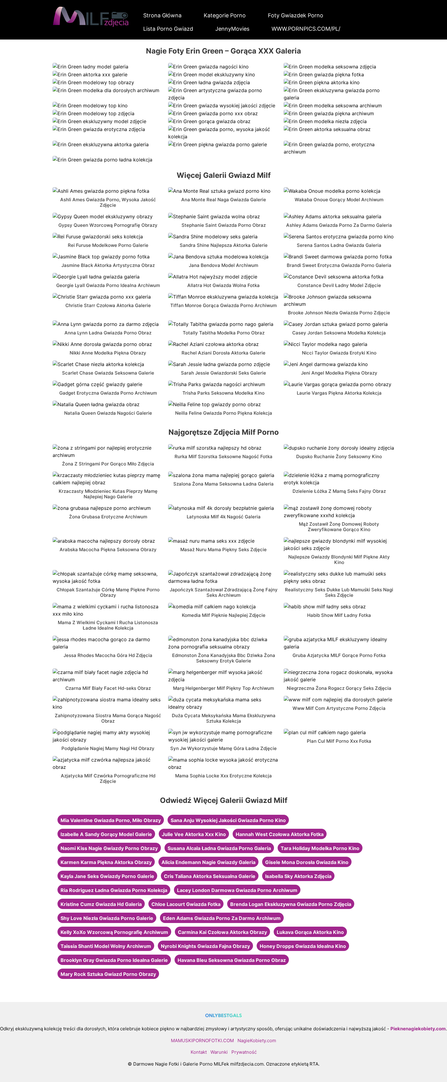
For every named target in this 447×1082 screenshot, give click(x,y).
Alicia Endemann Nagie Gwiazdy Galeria (208, 862)
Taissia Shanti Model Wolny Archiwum (106, 946)
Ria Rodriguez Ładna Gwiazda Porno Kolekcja (114, 890)
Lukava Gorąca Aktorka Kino (310, 932)
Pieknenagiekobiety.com (418, 1029)
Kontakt (199, 1052)
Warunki (219, 1052)
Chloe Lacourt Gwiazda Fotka (185, 904)
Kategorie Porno (225, 15)
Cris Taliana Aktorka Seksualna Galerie (209, 876)
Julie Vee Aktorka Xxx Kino (194, 834)
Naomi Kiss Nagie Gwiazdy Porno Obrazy (109, 848)
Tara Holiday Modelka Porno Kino (320, 848)
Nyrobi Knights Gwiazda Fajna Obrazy (205, 946)
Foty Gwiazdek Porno (295, 15)
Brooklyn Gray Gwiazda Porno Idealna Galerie (114, 960)
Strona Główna (162, 15)
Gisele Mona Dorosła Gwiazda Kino (306, 862)
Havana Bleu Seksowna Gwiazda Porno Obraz (232, 960)
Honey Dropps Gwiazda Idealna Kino (303, 946)
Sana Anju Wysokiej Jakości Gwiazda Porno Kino (228, 820)
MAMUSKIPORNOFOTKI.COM (202, 1040)
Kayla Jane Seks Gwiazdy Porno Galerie (107, 876)
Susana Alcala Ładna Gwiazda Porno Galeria (219, 848)
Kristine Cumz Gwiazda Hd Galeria (101, 904)
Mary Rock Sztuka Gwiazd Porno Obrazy (108, 974)
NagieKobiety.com (256, 1040)
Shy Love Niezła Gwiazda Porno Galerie (107, 918)
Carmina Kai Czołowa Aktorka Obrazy (222, 932)
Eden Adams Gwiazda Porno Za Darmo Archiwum (222, 918)
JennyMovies (232, 29)
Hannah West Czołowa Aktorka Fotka (280, 834)
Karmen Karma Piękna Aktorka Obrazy (106, 862)
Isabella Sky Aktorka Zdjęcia (298, 876)
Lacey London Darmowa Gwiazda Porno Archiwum (237, 890)
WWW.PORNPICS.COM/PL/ (306, 29)
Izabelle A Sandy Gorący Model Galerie (106, 834)
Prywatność (244, 1052)
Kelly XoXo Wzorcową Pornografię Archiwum (114, 932)
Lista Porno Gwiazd (168, 29)
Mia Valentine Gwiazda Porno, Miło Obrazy (111, 820)
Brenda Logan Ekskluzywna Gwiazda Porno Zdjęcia (290, 904)
